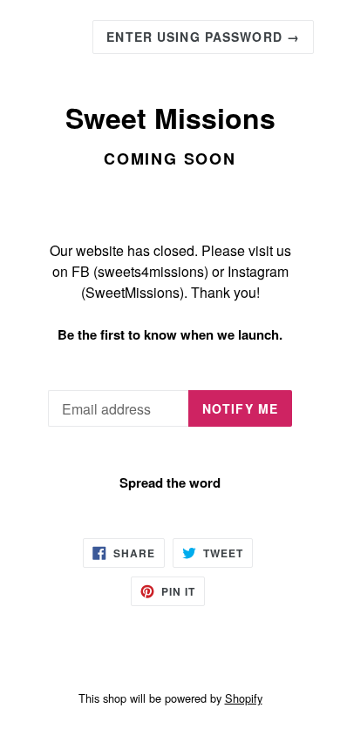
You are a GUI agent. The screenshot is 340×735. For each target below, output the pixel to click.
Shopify (243, 698)
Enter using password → (203, 36)
